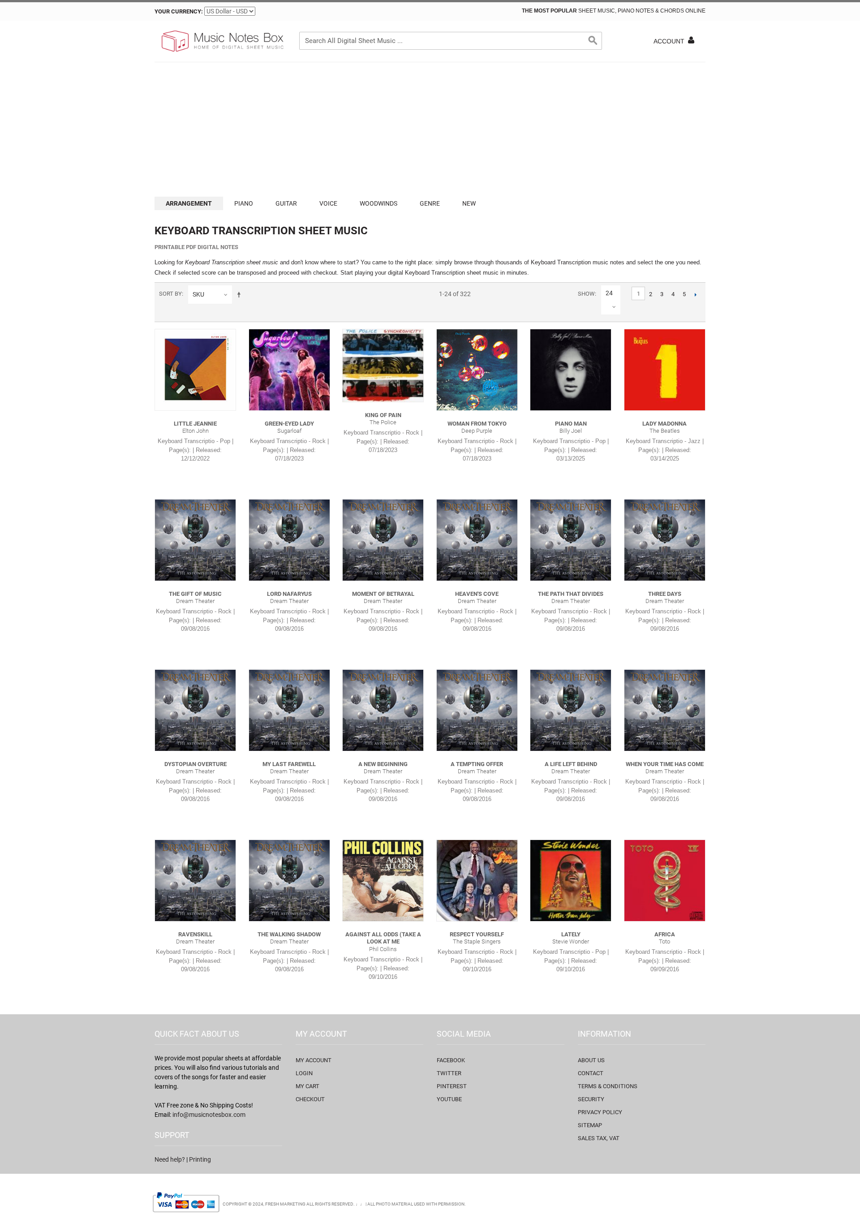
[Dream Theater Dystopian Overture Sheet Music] (195, 710)
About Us (591, 1060)
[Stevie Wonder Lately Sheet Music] (570, 880)
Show (586, 293)
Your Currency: (179, 11)
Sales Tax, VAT (598, 1138)
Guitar (286, 203)
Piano (243, 203)
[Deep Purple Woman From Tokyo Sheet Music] (477, 369)
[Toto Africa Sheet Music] (664, 880)
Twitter (449, 1073)
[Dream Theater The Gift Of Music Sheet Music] (195, 540)
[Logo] (222, 41)
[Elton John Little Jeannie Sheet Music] (195, 369)
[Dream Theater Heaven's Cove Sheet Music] (477, 540)
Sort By (170, 293)
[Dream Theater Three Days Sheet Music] (664, 540)
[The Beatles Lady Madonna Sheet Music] (664, 369)
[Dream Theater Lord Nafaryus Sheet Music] (289, 540)
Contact (590, 1073)
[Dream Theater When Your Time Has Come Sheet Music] (664, 710)
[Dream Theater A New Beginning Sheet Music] (383, 710)
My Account (313, 1060)
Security (591, 1099)
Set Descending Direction (240, 294)
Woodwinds (378, 203)
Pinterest (452, 1086)
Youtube (449, 1099)
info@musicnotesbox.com (208, 1114)
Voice (328, 203)
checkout (310, 1099)
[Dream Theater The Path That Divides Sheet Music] (570, 540)
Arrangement (189, 203)
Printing (200, 1159)
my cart (307, 1086)
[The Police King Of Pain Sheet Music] (383, 365)
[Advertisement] (430, 129)
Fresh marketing (285, 1204)
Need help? (170, 1159)
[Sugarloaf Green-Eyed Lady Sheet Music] (289, 369)
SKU (198, 294)
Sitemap (590, 1125)
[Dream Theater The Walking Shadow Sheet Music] (289, 880)
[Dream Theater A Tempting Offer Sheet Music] (477, 710)
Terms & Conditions (607, 1086)
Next (695, 294)
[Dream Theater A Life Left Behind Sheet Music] (570, 710)
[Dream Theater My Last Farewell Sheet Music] (289, 710)
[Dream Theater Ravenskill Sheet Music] (195, 880)
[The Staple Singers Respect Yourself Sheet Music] (477, 880)
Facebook (451, 1060)
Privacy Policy (600, 1112)
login (304, 1073)
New (469, 203)
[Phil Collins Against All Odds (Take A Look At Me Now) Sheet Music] (383, 880)
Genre (430, 203)
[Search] (593, 41)
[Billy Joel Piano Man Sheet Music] (570, 369)
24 (609, 293)
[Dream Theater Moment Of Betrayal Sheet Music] (383, 540)
